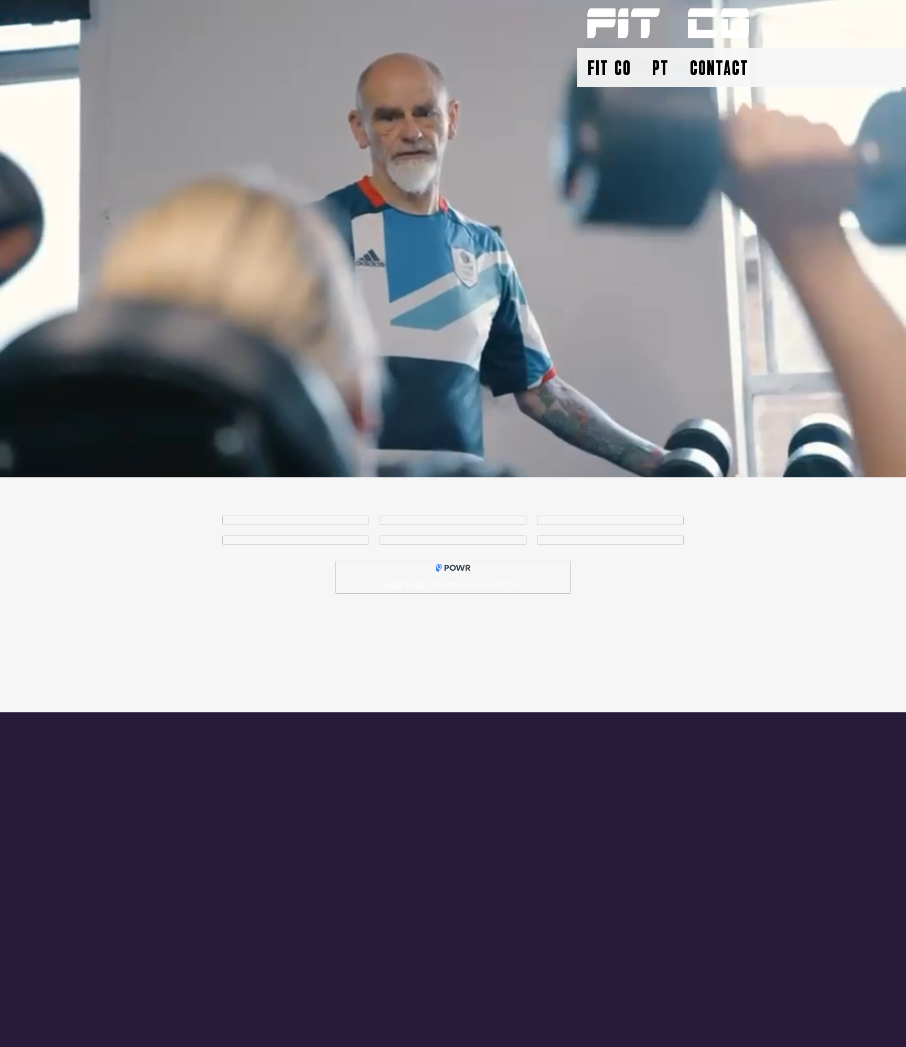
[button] (609, 69)
